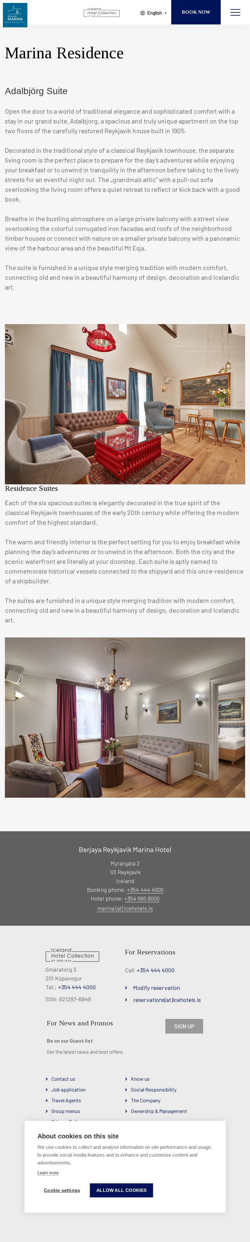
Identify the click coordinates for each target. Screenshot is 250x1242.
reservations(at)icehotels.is (167, 999)
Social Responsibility (153, 1089)
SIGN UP (184, 1026)
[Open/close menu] (235, 12)
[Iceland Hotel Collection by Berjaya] (102, 12)
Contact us (63, 1079)
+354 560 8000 (142, 898)
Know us (140, 1079)
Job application (68, 1089)
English (154, 13)
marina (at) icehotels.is (125, 908)
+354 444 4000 (145, 889)
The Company (145, 1100)
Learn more (48, 1172)
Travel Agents (66, 1100)
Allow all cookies (121, 1190)
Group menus (65, 1111)
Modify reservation (156, 987)
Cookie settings (62, 1190)
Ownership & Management (159, 1111)
